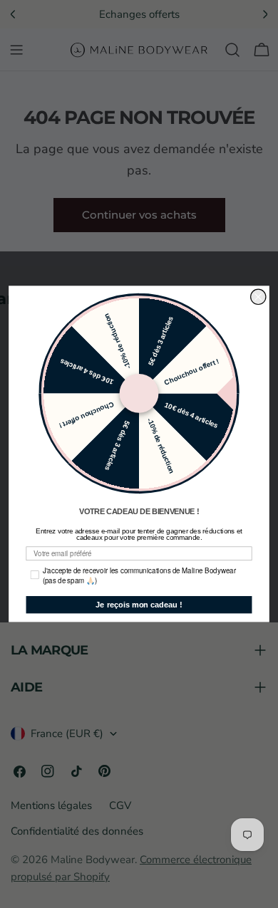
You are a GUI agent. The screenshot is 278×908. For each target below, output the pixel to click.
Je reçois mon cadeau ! (139, 604)
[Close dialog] (258, 296)
